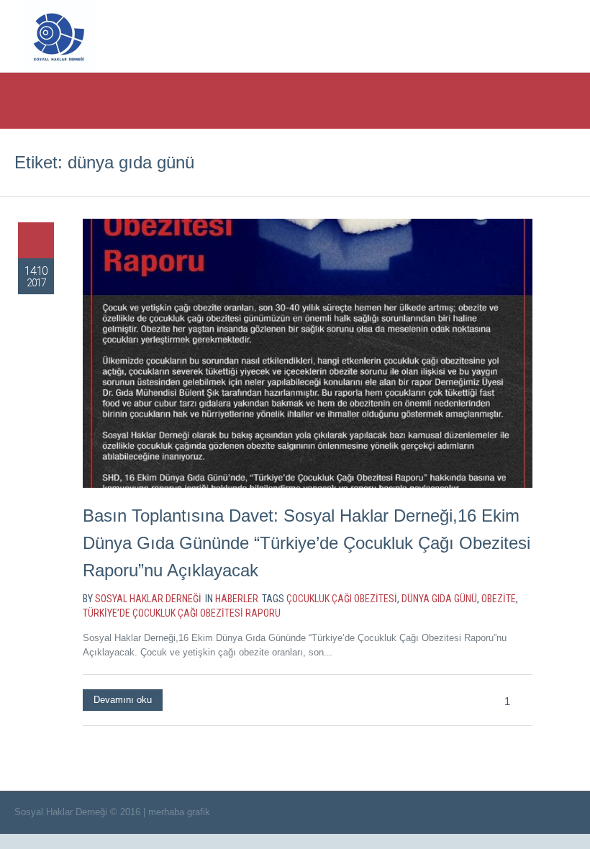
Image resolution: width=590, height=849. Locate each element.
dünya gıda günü (439, 598)
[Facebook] (488, 34)
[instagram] (518, 34)
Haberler (236, 598)
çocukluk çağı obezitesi (341, 598)
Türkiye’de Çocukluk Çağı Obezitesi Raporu (182, 613)
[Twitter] (459, 34)
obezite (498, 598)
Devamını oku (123, 699)
